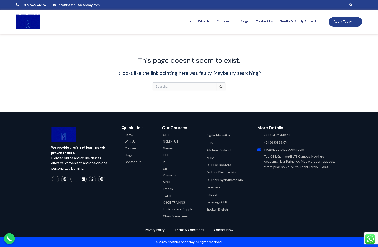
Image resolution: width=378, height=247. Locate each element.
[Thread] (101, 179)
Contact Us (264, 21)
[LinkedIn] (358, 5)
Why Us (204, 21)
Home (187, 21)
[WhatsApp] (350, 5)
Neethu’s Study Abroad (298, 21)
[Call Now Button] (9, 238)
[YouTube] (342, 5)
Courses (223, 21)
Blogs (244, 21)
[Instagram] (334, 5)
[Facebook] (327, 5)
